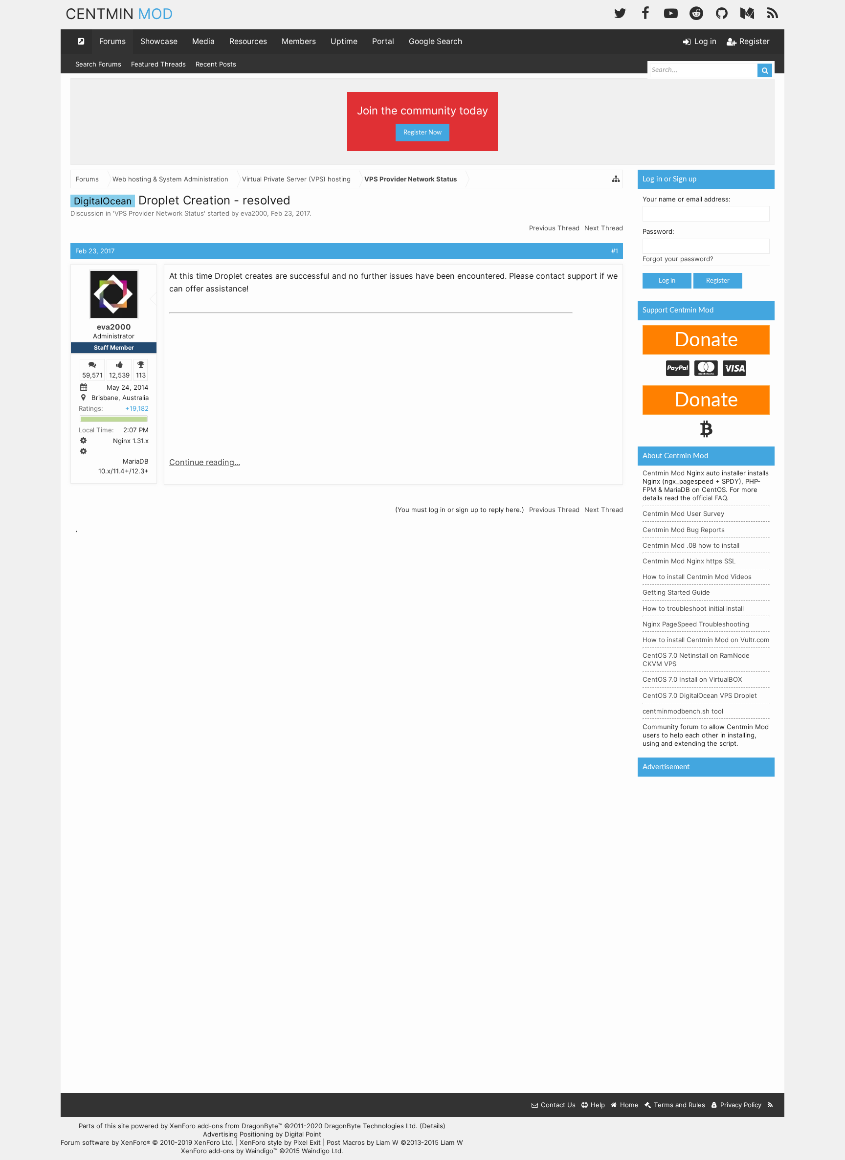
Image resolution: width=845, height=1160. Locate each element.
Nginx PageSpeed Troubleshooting (696, 624)
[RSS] (772, 12)
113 (141, 375)
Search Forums (98, 64)
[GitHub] (722, 12)
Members (299, 41)
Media (203, 41)
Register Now (422, 132)
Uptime (344, 41)
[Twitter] (620, 12)
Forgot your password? (678, 259)
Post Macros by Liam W (395, 1142)
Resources (248, 41)
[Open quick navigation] (81, 41)
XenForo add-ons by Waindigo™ (229, 1151)
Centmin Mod (664, 473)
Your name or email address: (687, 199)
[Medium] (747, 12)
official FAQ (709, 498)
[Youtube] (671, 12)
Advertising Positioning (238, 1134)
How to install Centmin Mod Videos (697, 576)
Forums (112, 41)
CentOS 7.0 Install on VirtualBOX (692, 679)
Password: (658, 231)
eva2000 (254, 213)
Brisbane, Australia (120, 398)
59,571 (92, 375)
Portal (383, 41)
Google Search (435, 41)
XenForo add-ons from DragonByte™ (226, 1126)
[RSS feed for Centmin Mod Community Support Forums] (770, 1105)
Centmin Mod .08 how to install (691, 545)
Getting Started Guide (676, 592)
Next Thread (603, 228)
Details (432, 1126)
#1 (614, 251)
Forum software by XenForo (147, 1142)
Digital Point (303, 1134)
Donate (706, 340)
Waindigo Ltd (321, 1151)
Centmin (119, 13)
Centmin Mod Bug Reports (684, 530)
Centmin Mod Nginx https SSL (689, 561)
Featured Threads (158, 64)
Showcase (159, 41)
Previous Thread (554, 228)
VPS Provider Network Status (159, 213)
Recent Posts (216, 64)
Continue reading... (204, 462)
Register (718, 280)
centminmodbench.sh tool (683, 711)
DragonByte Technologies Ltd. (371, 1126)
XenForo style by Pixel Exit (280, 1142)
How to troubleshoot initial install (693, 608)
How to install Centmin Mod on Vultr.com (706, 640)
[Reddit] (696, 12)
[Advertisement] (242, 378)
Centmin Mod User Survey (683, 513)
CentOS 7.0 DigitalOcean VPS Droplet (700, 695)
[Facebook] (645, 12)
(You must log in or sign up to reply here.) (459, 509)
